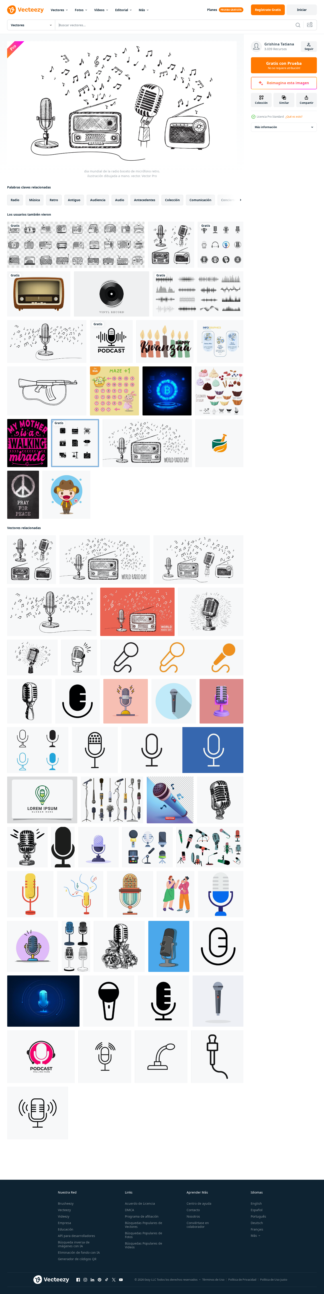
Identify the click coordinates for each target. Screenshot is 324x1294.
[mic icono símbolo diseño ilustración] (77, 701)
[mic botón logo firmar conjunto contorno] (182, 750)
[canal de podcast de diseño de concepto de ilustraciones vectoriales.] (111, 341)
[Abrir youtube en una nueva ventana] (121, 1279)
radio (15, 200)
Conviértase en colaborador (198, 1225)
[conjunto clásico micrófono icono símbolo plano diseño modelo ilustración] (76, 946)
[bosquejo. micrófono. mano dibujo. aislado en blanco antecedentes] (220, 799)
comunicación (200, 200)
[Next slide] (237, 199)
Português (258, 1216)
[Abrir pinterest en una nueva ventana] (99, 1279)
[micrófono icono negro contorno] (37, 1112)
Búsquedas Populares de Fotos (143, 1235)
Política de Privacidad (242, 1280)
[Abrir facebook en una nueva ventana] (78, 1279)
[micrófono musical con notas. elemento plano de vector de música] (30, 894)
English (256, 1203)
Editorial (121, 10)
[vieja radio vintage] (38, 294)
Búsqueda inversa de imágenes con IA (74, 1244)
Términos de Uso (213, 1280)
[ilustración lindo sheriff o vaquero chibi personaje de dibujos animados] (66, 495)
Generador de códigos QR (77, 1259)
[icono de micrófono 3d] (221, 701)
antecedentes (144, 200)
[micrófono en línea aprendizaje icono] (220, 894)
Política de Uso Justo (273, 1280)
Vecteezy (64, 1210)
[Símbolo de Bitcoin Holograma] (167, 390)
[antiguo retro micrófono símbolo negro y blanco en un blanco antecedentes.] (79, 657)
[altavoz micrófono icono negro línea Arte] (217, 1056)
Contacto (193, 1210)
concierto (228, 200)
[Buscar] (298, 25)
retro (54, 200)
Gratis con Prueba (284, 65)
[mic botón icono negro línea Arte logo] (95, 750)
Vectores (57, 10)
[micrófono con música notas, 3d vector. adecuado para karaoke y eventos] (170, 799)
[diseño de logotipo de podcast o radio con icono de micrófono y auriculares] (41, 1056)
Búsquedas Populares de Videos (143, 1245)
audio (119, 200)
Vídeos (99, 10)
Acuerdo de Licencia (140, 1203)
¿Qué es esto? (293, 117)
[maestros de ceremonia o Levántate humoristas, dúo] (175, 894)
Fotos (79, 10)
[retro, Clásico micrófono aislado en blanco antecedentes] (130, 894)
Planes (212, 10)
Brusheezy (65, 1203)
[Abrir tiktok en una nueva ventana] (106, 1279)
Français (257, 1229)
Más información (266, 127)
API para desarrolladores (76, 1236)
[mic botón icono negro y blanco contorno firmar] (37, 750)
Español (257, 1210)
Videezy (63, 1216)
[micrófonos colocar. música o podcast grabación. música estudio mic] (147, 847)
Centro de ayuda (199, 1203)
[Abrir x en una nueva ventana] (114, 1279)
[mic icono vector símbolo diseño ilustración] (218, 946)
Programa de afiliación (142, 1216)
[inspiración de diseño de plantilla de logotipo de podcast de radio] (42, 799)
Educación (65, 1229)
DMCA (129, 1210)
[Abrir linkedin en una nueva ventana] (92, 1279)
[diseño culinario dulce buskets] (219, 390)
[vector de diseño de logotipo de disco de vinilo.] (111, 294)
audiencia (97, 200)
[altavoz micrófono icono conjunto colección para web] (104, 1056)
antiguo (74, 200)
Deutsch (257, 1223)
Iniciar (302, 10)
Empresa (64, 1223)
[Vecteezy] (25, 9)
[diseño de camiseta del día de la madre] (27, 443)
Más (142, 10)
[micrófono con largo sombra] (173, 701)
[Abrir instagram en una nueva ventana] (85, 1279)
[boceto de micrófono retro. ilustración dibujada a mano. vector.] (210, 611)
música (34, 200)
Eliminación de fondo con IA (79, 1252)
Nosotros (193, 1216)
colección (172, 200)
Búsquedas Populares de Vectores (143, 1225)
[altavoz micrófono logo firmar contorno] (161, 1056)
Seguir (309, 49)
